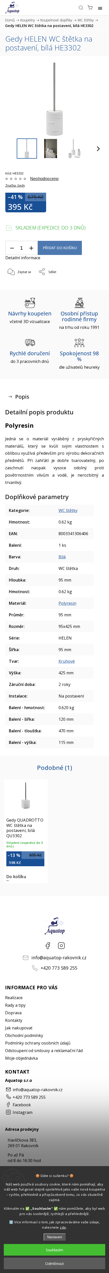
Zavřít (92, 285)
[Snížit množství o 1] (12, 248)
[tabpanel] (26, 831)
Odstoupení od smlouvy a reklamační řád (44, 1050)
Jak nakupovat (18, 1028)
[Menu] (100, 8)
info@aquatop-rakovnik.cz (58, 957)
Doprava (13, 1013)
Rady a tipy (15, 1005)
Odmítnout (54, 1263)
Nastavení (54, 1237)
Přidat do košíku (60, 248)
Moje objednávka (21, 1058)
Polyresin (67, 603)
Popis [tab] (22, 396)
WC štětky (68, 510)
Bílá (62, 557)
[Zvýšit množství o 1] (31, 248)
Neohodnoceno (44, 179)
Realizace (14, 997)
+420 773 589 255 (59, 968)
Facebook (47, 945)
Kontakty (13, 1020)
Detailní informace (22, 258)
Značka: (15, 185)
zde (63, 1227)
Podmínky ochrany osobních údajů (37, 1043)
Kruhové (67, 661)
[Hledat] (81, 7)
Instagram (61, 945)
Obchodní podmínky (24, 1035)
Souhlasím (54, 1249)
